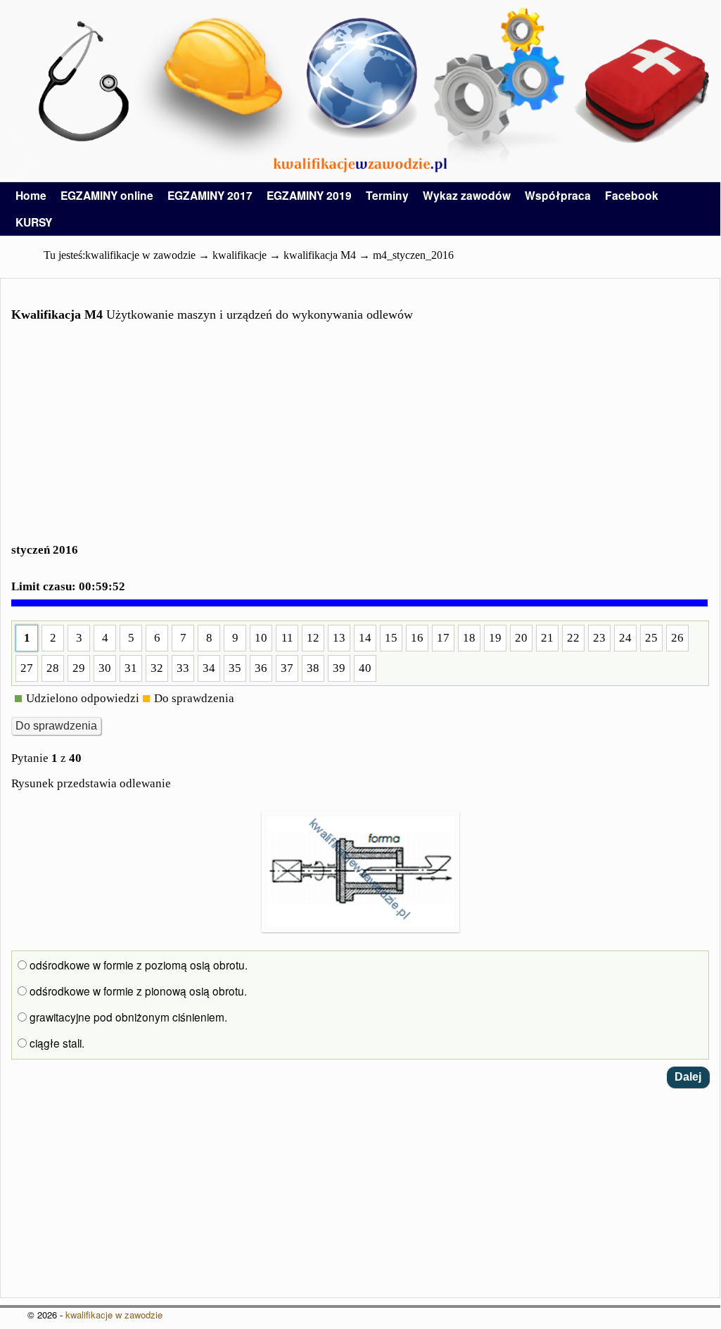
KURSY (33, 222)
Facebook (631, 195)
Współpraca (558, 195)
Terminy (387, 195)
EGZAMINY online (106, 195)
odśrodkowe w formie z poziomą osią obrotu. (137, 964)
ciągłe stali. (55, 1042)
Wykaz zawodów (467, 195)
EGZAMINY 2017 (210, 195)
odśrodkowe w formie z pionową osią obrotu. (137, 990)
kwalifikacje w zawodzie (113, 1314)
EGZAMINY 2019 (309, 195)
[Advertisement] (360, 441)
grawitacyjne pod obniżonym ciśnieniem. (127, 1016)
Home (30, 195)
